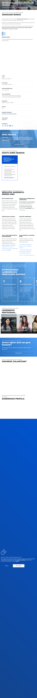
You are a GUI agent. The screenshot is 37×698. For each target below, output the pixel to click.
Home (3, 1)
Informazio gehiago (18, 144)
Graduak (13, 1)
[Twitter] (3, 126)
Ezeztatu (6, 565)
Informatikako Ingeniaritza (25, 253)
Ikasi (6, 1)
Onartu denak (18, 565)
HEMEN (17, 561)
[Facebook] (5, 126)
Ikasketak (9, 1)
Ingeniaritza (4, 119)
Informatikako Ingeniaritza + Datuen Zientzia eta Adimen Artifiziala (25, 246)
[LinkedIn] (8, 126)
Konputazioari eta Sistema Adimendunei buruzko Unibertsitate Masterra (10, 248)
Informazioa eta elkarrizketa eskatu (9, 113)
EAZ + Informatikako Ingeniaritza (27, 255)
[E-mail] (10, 126)
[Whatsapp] (12, 126)
